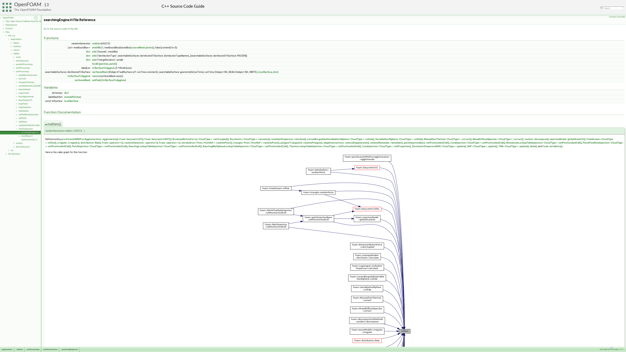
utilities (16, 53)
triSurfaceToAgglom (103, 68)
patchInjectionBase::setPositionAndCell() (426, 142)
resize (95, 76)
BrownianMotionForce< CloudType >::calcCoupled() (200, 139)
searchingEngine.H (29, 132)
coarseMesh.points (142, 47)
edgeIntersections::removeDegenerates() (346, 142)
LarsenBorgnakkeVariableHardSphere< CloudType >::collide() (340, 139)
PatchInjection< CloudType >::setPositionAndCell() (100, 146)
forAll (95, 64)
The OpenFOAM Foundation (32, 9)
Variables (621, 17)
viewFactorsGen (26, 129)
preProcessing (22, 71)
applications (16, 39)
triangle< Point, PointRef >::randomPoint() (256, 142)
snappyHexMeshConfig (29, 125)
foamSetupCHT (25, 100)
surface (19, 143)
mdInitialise (24, 111)
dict (88, 51)
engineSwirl (24, 93)
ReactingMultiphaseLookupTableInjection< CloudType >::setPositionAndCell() (245, 146)
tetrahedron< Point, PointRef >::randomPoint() (206, 142)
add (94, 51)
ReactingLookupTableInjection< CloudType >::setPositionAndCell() (165, 146)
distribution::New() (91, 142)
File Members (14, 154)
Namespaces (11, 25)
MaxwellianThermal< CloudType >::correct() (448, 139)
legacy (16, 43)
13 (46, 5)
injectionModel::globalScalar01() (568, 139)
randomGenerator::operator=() (141, 142)
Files (8, 32)
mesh (18, 57)
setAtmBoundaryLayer (28, 114)
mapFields (23, 104)
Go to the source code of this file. (61, 29)
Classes (9, 28)
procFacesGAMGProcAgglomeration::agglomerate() (89, 139)
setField (96, 80)
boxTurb (22, 79)
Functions (612, 17)
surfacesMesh (100, 72)
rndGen (96, 43)
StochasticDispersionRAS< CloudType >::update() (439, 146)
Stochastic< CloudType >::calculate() (250, 139)
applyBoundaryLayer (28, 75)
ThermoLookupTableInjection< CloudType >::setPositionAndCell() (325, 146)
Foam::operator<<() (112, 142)
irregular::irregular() (68, 142)
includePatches (72, 97)
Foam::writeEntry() (552, 146)
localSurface (265, 72)
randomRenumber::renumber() (386, 142)
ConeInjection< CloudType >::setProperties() (386, 146)
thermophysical (23, 147)
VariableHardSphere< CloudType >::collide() (399, 139)
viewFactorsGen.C (29, 140)
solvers (16, 50)
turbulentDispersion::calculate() (288, 139)
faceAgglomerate (26, 96)
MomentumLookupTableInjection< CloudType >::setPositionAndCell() (544, 142)
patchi (112, 64)
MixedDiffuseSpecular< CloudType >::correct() (498, 139)
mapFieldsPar (25, 107)
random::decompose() (536, 139)
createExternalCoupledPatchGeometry (36, 86)
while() (533, 146)
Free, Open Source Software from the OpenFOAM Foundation (33, 21)
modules (17, 46)
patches (104, 64)
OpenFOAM (27, 4)
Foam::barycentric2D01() (157, 139)
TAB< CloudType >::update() (514, 146)
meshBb (96, 47)
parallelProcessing (24, 64)
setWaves (23, 122)
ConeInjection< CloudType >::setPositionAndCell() (477, 142)
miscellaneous (22, 61)
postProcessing (23, 68)
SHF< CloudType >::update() (482, 146)
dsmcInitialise (25, 89)
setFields (23, 118)
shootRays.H (27, 136)
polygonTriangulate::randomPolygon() (301, 142)
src (12, 150)
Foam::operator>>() (169, 142)
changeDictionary (26, 82)
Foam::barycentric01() (131, 139)
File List (11, 36)
